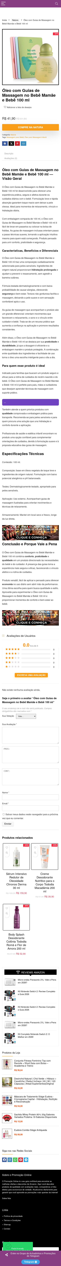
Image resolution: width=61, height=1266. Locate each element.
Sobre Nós (6, 1198)
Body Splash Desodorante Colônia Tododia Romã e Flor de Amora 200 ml (16, 941)
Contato (7, 1228)
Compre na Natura (30, 127)
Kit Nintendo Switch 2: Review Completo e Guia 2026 (36, 993)
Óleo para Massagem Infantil (36, 137)
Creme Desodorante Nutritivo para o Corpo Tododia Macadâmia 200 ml (45, 882)
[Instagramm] (10, 1160)
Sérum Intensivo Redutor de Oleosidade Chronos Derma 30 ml (16, 881)
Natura (15, 20)
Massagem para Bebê (15, 137)
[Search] (56, 3)
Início (4, 20)
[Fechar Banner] (58, 1253)
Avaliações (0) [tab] (10, 158)
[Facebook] (4, 1160)
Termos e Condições (12, 1220)
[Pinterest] (20, 1160)
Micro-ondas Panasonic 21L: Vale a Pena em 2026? (37, 981)
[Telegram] (26, 1160)
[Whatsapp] (15, 1160)
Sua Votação (8, 715)
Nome (5, 792)
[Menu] (3, 3)
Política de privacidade (13, 1216)
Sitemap (7, 1224)
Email (5, 803)
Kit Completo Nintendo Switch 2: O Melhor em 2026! (34, 1035)
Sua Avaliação (9, 724)
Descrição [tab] (8, 153)
